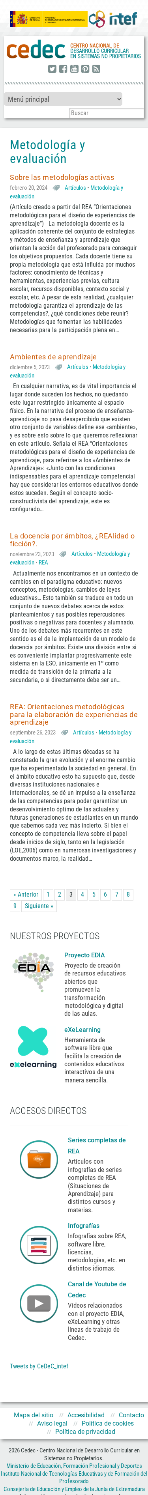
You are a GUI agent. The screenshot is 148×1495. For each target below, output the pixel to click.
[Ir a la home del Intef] (113, 19)
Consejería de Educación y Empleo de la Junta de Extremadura (74, 1489)
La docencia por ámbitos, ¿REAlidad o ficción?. (72, 540)
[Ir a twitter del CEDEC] (52, 69)
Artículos (75, 187)
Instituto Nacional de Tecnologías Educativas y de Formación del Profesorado (74, 1477)
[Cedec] (74, 49)
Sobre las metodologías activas (62, 177)
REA (43, 562)
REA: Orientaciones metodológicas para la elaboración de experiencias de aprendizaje (74, 715)
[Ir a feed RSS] (96, 69)
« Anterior (25, 894)
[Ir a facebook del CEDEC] (63, 69)
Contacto (131, 1415)
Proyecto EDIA (84, 955)
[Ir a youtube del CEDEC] (74, 69)
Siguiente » (39, 906)
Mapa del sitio (33, 1415)
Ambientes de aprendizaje (53, 357)
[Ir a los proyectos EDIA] (33, 971)
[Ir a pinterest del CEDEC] (85, 69)
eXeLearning (82, 1029)
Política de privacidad (85, 1431)
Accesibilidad (86, 1415)
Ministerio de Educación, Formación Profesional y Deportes (74, 1465)
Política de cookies (108, 1423)
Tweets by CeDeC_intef (39, 1366)
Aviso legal (52, 1423)
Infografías (84, 1226)
